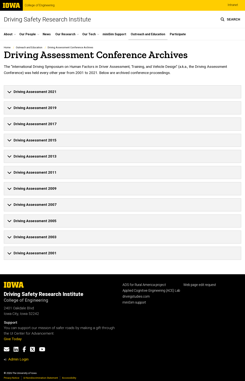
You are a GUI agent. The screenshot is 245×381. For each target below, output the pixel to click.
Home (7, 47)
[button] (230, 19)
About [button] (8, 34)
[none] (122, 91)
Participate (178, 34)
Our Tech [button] (89, 34)
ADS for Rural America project (144, 285)
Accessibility (69, 377)
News (47, 34)
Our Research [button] (65, 34)
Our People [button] (27, 34)
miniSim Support (114, 34)
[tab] (122, 91)
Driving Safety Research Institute (47, 19)
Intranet (233, 5)
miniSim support (134, 302)
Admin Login (18, 359)
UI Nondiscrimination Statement (40, 377)
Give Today (13, 339)
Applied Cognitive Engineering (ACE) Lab (151, 290)
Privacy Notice (11, 377)
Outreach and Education (148, 34)
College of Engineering (40, 5)
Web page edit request (199, 285)
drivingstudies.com (136, 296)
